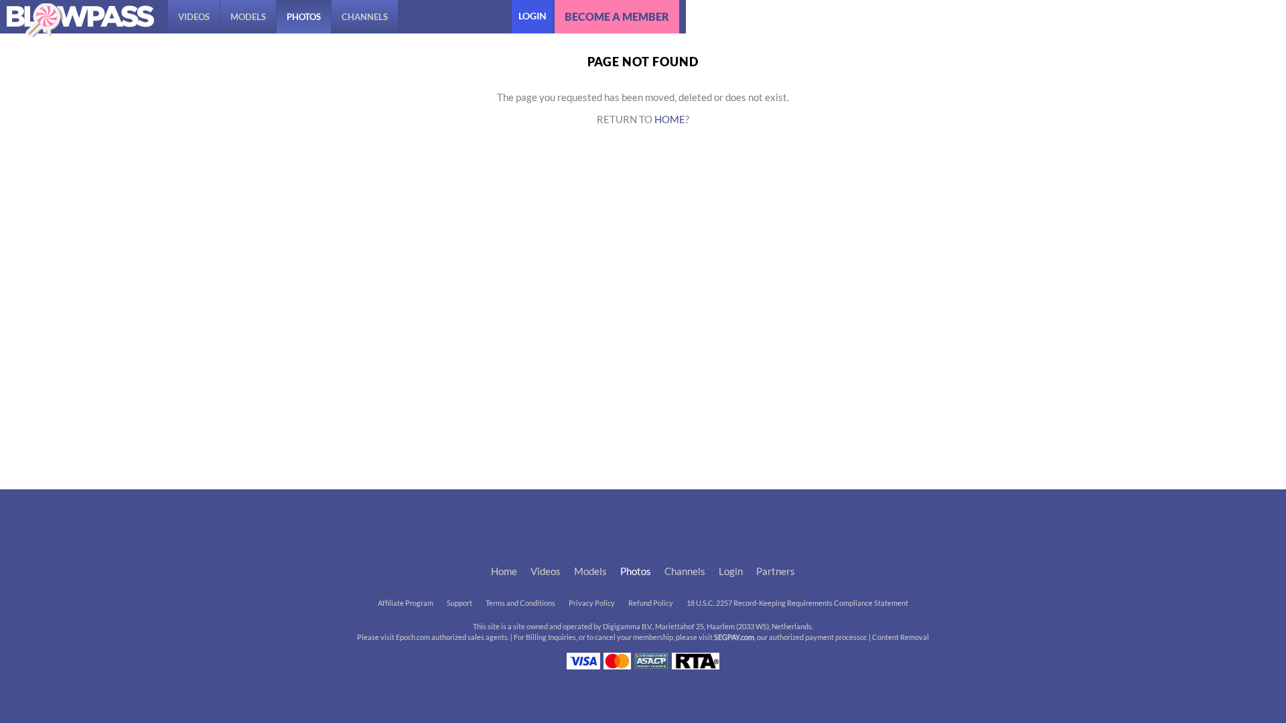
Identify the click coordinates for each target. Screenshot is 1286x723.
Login (532, 16)
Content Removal (900, 637)
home (669, 119)
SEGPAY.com (734, 637)
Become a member (617, 17)
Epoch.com (413, 637)
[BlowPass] (80, 20)
